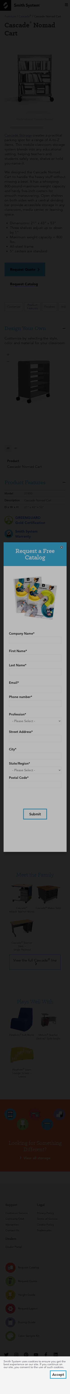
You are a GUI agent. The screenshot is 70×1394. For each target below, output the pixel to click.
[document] (35, 697)
